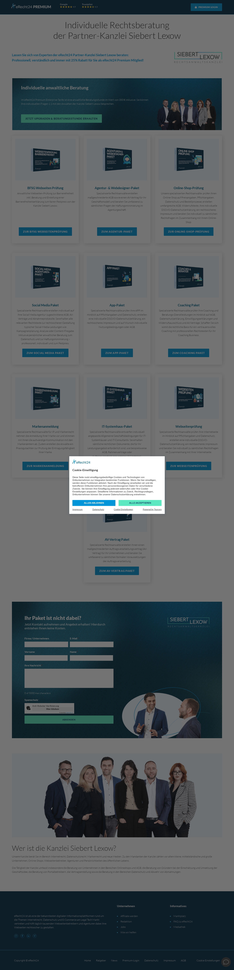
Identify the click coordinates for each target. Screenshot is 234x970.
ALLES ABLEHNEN (94, 503)
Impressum (77, 509)
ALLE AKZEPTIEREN (140, 503)
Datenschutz (98, 509)
